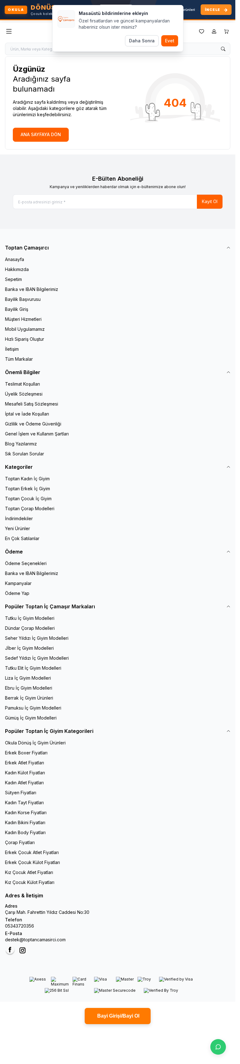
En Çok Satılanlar (22, 538)
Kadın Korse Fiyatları (26, 812)
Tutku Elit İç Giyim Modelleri (33, 668)
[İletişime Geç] (218, 1047)
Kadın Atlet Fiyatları (24, 782)
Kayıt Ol (210, 201)
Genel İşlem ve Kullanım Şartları (37, 433)
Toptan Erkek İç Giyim (27, 488)
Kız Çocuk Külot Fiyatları (29, 882)
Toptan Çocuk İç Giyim (28, 498)
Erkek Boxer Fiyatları (26, 752)
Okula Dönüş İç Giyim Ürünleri (35, 742)
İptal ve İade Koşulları (27, 413)
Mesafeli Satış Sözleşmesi (31, 403)
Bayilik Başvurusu (23, 299)
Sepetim (13, 279)
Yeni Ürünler (17, 528)
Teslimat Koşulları (22, 384)
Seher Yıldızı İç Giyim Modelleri (36, 638)
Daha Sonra (142, 40)
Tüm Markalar (19, 359)
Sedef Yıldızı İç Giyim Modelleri (37, 658)
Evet (169, 40)
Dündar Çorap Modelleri (30, 628)
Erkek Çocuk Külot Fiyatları (32, 862)
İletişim (12, 349)
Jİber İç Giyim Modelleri (29, 648)
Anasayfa (14, 259)
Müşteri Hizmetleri (23, 319)
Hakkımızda (17, 269)
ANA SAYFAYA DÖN (41, 134)
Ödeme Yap (17, 593)
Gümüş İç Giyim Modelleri (31, 717)
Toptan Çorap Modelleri (29, 508)
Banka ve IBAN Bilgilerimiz (31, 289)
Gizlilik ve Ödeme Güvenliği (33, 423)
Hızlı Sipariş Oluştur (24, 339)
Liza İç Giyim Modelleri (28, 678)
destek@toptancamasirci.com (35, 939)
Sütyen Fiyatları (20, 792)
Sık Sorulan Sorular (24, 453)
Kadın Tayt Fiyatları (24, 802)
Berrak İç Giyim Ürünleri (29, 698)
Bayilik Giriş (16, 309)
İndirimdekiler (19, 518)
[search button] (223, 49)
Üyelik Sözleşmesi (23, 394)
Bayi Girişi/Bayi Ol (117, 1016)
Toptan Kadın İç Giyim (27, 478)
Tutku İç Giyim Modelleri (29, 618)
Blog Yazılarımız (21, 443)
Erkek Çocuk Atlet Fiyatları (32, 852)
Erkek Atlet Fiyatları (24, 762)
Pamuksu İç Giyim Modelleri (33, 707)
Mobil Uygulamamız (25, 329)
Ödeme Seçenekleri (26, 563)
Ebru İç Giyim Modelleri (28, 688)
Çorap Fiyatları (20, 842)
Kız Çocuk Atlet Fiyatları (29, 872)
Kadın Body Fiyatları (25, 832)
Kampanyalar (18, 583)
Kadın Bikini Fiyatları (25, 822)
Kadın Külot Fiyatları (25, 772)
